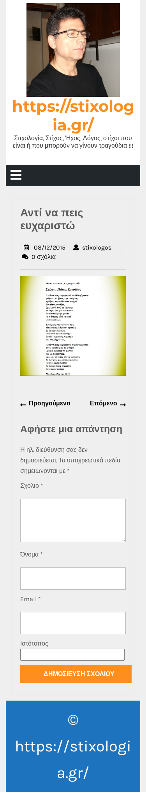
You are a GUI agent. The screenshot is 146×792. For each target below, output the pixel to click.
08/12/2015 (49, 247)
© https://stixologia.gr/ (73, 746)
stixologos (96, 247)
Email (30, 599)
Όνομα (31, 554)
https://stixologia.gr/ (73, 115)
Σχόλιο (31, 485)
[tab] (16, 175)
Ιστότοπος (34, 643)
